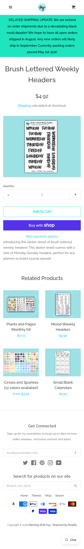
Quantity (8, 186)
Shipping (24, 106)
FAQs (48, 495)
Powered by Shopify (65, 525)
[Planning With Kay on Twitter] (25, 464)
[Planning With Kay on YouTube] (58, 464)
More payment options (42, 236)
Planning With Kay (40, 525)
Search (59, 495)
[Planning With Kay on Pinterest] (42, 464)
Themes (36, 495)
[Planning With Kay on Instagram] (50, 464)
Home (24, 495)
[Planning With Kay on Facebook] (33, 464)
